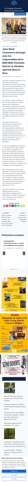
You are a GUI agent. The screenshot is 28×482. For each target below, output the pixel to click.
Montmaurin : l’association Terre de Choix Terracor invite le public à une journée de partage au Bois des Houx (15, 444)
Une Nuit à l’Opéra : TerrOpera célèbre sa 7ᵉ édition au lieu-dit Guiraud (13, 452)
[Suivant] (24, 253)
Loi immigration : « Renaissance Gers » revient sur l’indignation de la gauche (13, 243)
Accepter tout (14, 471)
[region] (14, 469)
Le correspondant (8, 76)
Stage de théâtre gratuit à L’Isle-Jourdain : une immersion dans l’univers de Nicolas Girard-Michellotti (7, 219)
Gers (7, 46)
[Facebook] (4, 206)
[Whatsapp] (18, 206)
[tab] (12, 269)
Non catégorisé (13, 46)
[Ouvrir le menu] (3, 14)
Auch (3, 46)
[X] (12, 206)
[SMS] (21, 206)
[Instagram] (10, 206)
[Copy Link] (24, 206)
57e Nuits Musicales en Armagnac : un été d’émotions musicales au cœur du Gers (15, 407)
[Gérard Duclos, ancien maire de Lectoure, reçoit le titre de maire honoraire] (9, 387)
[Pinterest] (7, 206)
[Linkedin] (15, 206)
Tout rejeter (14, 478)
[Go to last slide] (4, 253)
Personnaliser (14, 475)
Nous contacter (20, 14)
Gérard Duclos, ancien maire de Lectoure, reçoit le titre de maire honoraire (13, 398)
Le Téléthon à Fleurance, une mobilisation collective (22, 217)
